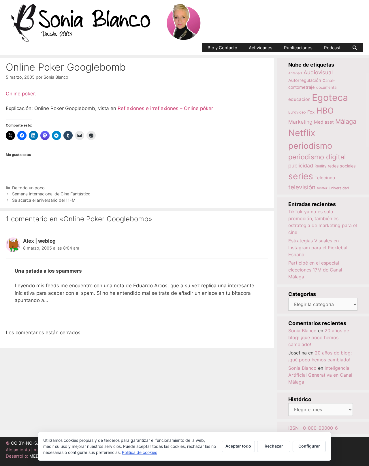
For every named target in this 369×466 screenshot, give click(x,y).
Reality (320, 166)
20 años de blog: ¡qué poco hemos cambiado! (318, 337)
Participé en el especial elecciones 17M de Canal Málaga (315, 270)
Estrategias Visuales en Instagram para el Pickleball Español (318, 247)
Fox (311, 112)
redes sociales (342, 165)
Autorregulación (304, 80)
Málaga (345, 121)
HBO (325, 111)
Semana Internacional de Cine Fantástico (51, 193)
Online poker (20, 94)
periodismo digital (317, 157)
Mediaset (324, 122)
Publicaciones (298, 47)
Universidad (339, 188)
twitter (322, 188)
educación (299, 99)
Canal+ (329, 80)
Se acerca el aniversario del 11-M (44, 200)
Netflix (301, 132)
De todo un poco (28, 187)
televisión (301, 187)
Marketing (300, 122)
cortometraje (301, 87)
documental (326, 87)
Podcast (332, 47)
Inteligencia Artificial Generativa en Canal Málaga (320, 375)
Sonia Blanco (302, 330)
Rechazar (274, 446)
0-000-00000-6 (320, 428)
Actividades (260, 47)
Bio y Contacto (222, 47)
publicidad (300, 166)
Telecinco (325, 177)
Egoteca (330, 97)
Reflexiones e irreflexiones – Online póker (165, 108)
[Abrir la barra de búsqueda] (354, 47)
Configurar (309, 446)
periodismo (310, 146)
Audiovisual (318, 72)
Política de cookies (139, 452)
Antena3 (295, 73)
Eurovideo (297, 112)
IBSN (293, 428)
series (300, 176)
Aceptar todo (238, 446)
